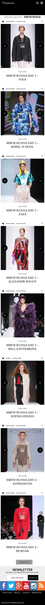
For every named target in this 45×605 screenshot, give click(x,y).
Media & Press (37, 593)
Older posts (24, 562)
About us (17, 593)
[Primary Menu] (42, 3)
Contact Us (26, 593)
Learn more (22, 52)
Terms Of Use (7, 593)
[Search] (37, 3)
